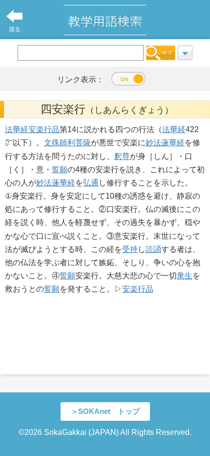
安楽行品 (44, 129)
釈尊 (122, 156)
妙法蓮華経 (165, 142)
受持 (130, 249)
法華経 (16, 129)
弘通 (91, 183)
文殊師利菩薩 (67, 142)
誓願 (59, 169)
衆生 (184, 276)
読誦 (153, 249)
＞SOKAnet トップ (105, 411)
